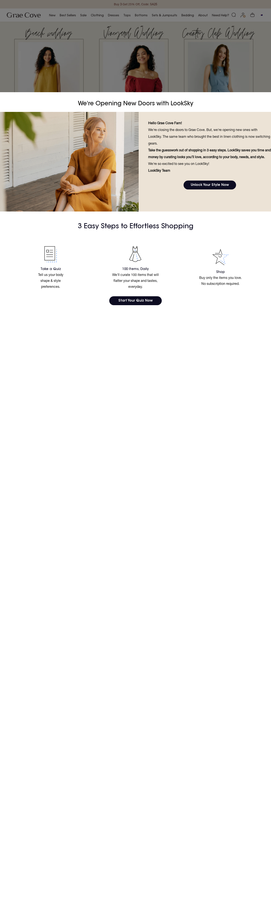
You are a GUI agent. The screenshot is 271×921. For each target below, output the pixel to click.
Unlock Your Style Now (210, 185)
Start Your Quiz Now (135, 300)
